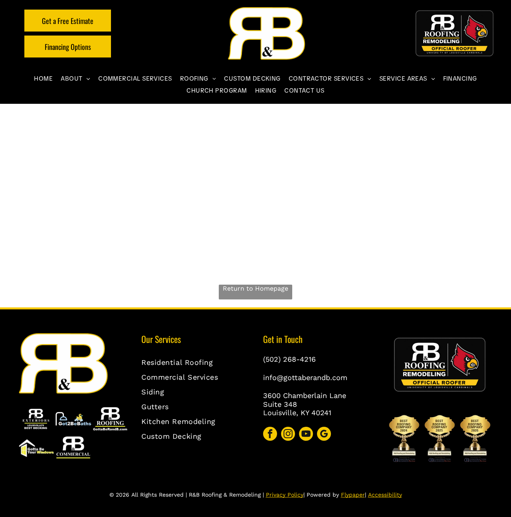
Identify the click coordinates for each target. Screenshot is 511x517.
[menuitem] (43, 79)
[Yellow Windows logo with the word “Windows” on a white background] (36, 448)
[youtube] (306, 435)
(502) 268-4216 (289, 359)
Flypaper (353, 494)
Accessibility (385, 494)
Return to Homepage (255, 288)
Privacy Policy (284, 494)
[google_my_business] (324, 435)
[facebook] (270, 435)
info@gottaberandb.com (305, 377)
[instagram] (288, 435)
